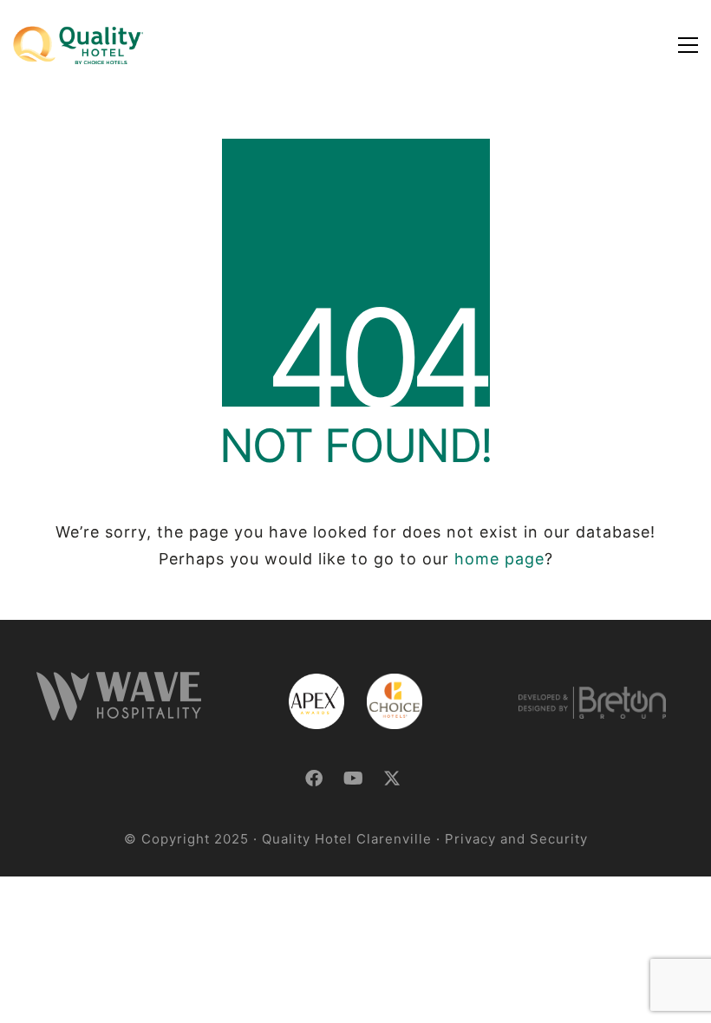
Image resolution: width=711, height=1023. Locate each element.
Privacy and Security (516, 839)
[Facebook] (314, 778)
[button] (688, 45)
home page (499, 559)
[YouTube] (353, 778)
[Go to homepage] (78, 45)
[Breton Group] (592, 702)
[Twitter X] (392, 778)
